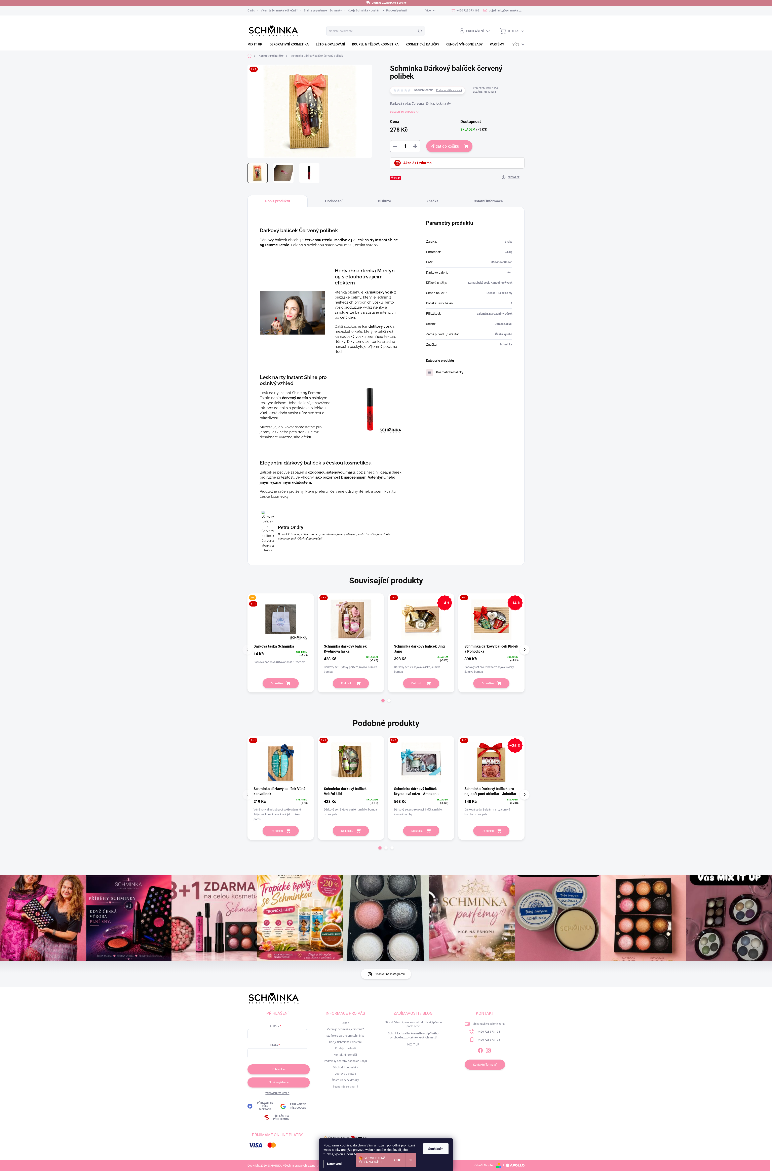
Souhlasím (435, 1149)
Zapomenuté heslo (277, 1093)
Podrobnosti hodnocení (449, 90)
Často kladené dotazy (345, 1080)
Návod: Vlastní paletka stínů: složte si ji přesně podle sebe (413, 1024)
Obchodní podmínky (345, 1067)
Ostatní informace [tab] (488, 201)
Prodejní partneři (396, 10)
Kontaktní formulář (345, 1054)
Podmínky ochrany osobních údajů (345, 1061)
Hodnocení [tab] (334, 201)
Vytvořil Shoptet (484, 1165)
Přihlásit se (278, 1069)
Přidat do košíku (444, 146)
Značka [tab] (432, 201)
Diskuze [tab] (384, 201)
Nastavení (334, 1164)
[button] (383, 700)
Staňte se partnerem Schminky (323, 10)
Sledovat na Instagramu (390, 974)
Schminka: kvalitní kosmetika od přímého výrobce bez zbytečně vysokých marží (413, 1035)
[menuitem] (256, 44)
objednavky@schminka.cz (489, 1023)
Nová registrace (278, 1082)
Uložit (397, 177)
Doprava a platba (345, 1073)
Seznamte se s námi (345, 1086)
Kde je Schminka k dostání (364, 10)
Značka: (484, 92)
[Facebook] (480, 1050)
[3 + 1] (351, 619)
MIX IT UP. (413, 1044)
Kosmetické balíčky (449, 372)
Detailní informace (402, 111)
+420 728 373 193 (488, 1031)
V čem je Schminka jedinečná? (279, 10)
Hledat (419, 31)
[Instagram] (488, 1050)
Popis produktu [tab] (277, 201)
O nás (251, 10)
